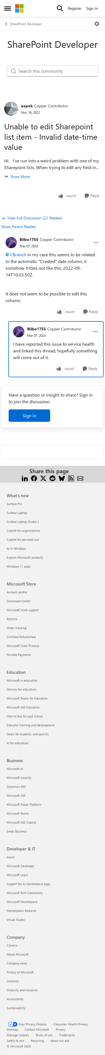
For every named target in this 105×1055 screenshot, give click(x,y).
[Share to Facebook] (34, 478)
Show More (20, 176)
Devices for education (21, 689)
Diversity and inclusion (22, 990)
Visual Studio (16, 920)
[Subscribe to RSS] (71, 478)
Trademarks (67, 1035)
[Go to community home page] (19, 8)
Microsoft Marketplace (22, 902)
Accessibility (15, 999)
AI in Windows (16, 548)
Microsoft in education (22, 680)
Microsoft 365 (16, 795)
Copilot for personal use (23, 539)
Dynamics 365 (16, 786)
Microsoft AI (15, 769)
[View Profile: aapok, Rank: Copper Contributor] (11, 109)
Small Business (17, 831)
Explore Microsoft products (25, 557)
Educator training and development (31, 725)
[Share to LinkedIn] (25, 478)
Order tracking (16, 628)
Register (74, 8)
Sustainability (16, 1008)
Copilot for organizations (23, 530)
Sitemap (12, 1029)
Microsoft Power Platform (24, 804)
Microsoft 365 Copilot (21, 822)
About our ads (59, 1041)
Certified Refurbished (21, 637)
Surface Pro (14, 504)
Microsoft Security (19, 778)
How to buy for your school (25, 716)
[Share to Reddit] (52, 478)
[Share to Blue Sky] (62, 478)
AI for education (17, 743)
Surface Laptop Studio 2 (23, 522)
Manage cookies (18, 1035)
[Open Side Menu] (7, 8)
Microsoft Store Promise (23, 646)
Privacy (60, 1029)
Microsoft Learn (17, 875)
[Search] (60, 8)
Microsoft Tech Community (25, 893)
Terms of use (44, 1035)
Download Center (19, 601)
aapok (27, 105)
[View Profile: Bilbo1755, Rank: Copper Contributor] (11, 242)
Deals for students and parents (28, 734)
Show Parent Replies (18, 226)
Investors (13, 981)
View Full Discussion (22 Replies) (34, 218)
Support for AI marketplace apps (28, 884)
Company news (17, 963)
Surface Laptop (17, 513)
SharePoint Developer (26, 24)
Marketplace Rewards (21, 911)
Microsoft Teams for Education (27, 698)
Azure (11, 857)
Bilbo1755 (29, 239)
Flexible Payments (19, 655)
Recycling (37, 1041)
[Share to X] (43, 478)
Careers (12, 945)
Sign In (92, 8)
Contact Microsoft (37, 1029)
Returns (12, 619)
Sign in (29, 415)
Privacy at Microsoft (20, 972)
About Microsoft (18, 954)
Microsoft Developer (20, 866)
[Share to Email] (80, 478)
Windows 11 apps (19, 566)
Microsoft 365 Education (23, 707)
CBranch (18, 254)
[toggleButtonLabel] (97, 24)
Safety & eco (15, 1041)
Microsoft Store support (23, 610)
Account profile (17, 592)
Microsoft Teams (18, 813)
